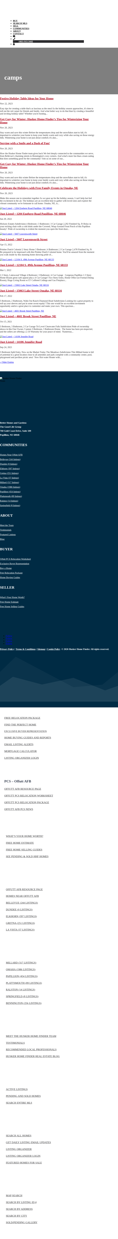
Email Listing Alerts (18, 744)
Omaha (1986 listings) (10, 487)
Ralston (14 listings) (9, 501)
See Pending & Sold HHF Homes (27, 856)
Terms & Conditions (26, 649)
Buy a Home (6, 568)
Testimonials (5, 530)
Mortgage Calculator (20, 751)
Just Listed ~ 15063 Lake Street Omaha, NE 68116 (31, 290)
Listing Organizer (19, 1149)
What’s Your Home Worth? (12, 597)
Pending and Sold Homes (23, 1096)
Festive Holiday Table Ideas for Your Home (27, 98)
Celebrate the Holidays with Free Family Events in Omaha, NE (39, 187)
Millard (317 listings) (9, 482)
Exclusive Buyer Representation (14, 563)
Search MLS (20, 23)
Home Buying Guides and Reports (27, 737)
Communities (21, 28)
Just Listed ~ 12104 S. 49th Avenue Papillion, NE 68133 (34, 265)
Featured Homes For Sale (24, 1162)
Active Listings (17, 1089)
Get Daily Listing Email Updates (28, 1142)
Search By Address (19, 1209)
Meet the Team (7, 525)
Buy (15, 21)
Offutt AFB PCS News (18, 809)
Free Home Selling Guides (12, 606)
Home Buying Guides (10, 577)
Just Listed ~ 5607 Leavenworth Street (23, 239)
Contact (18, 34)
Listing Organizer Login (21, 758)
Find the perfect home (20, 724)
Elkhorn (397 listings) (10, 468)
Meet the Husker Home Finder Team (31, 1036)
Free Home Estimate (9, 602)
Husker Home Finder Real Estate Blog (33, 1056)
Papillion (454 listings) (10, 491)
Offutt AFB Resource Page (22, 788)
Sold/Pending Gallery (21, 1222)
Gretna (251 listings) (9, 473)
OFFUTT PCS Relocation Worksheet (28, 795)
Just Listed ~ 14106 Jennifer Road (21, 341)
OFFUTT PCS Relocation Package (26, 802)
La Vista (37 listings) (9, 478)
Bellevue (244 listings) (10, 459)
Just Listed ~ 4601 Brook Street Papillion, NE (28, 316)
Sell (15, 26)
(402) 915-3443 (26, 41)
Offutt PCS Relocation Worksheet (15, 559)
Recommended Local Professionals (31, 1049)
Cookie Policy (53, 649)
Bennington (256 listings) (23, 1003)
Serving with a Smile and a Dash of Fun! (25, 143)
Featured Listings (8, 534)
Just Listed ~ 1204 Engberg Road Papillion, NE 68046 (33, 213)
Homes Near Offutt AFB (11, 455)
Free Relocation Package (11, 573)
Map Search (14, 1195)
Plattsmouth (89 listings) (11, 496)
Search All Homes (18, 1135)
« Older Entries (7, 362)
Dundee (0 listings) (8, 464)
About (17, 31)
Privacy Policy (7, 649)
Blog (2, 539)
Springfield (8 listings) (10, 505)
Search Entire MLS (19, 1102)
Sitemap (41, 649)
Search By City (16, 1215)
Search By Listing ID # (21, 1202)
